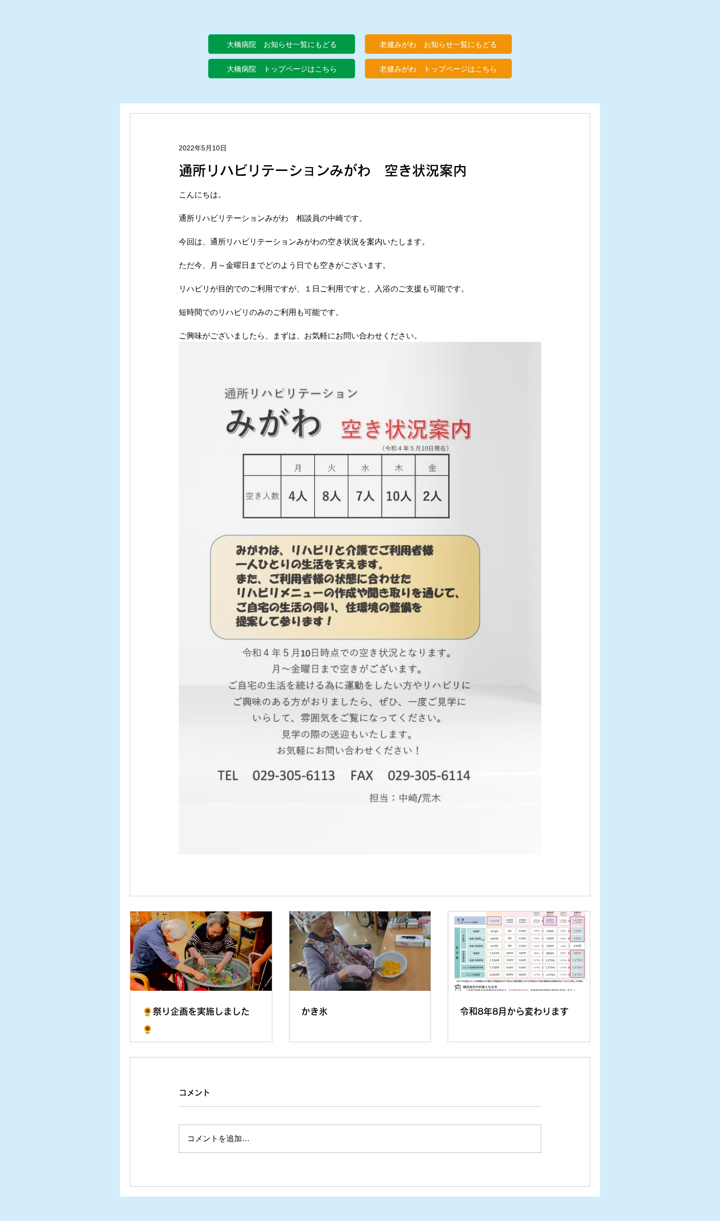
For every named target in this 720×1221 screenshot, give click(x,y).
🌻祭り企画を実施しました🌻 (196, 1020)
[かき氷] (360, 951)
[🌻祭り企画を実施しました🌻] (201, 951)
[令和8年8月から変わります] (519, 951)
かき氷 (314, 1011)
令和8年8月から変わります (514, 1011)
